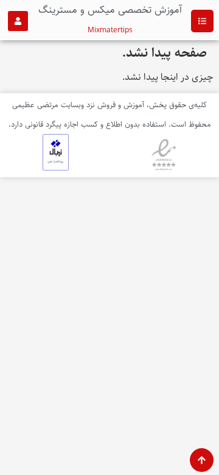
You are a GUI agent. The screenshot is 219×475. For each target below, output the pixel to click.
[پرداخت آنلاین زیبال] (56, 167)
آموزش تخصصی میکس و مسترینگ (110, 10)
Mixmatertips (110, 30)
